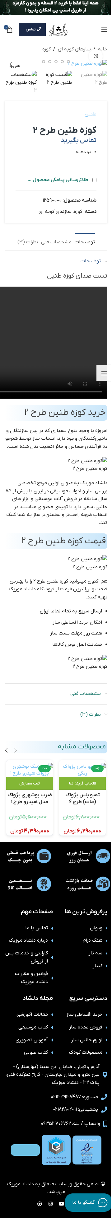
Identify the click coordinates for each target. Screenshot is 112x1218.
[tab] (85, 241)
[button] (101, 64)
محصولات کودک (85, 1052)
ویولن (96, 928)
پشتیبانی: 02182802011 (75, 1109)
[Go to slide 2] (68, 61)
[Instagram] (50, 1204)
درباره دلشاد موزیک (28, 940)
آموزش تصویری (32, 1040)
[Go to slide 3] (62, 61)
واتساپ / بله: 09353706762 (70, 1124)
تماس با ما (36, 928)
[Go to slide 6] (43, 61)
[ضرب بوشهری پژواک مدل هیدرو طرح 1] (29, 770)
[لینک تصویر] (86, 1150)
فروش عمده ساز (85, 1027)
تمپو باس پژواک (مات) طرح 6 (82, 798)
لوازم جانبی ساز (86, 1040)
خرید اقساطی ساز (84, 1014)
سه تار (95, 953)
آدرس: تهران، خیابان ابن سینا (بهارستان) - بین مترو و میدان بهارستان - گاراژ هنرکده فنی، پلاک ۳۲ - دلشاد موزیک (53, 1075)
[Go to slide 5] (49, 61)
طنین (90, 114)
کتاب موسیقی (33, 1027)
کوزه (46, 49)
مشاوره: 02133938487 (74, 1097)
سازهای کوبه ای (74, 49)
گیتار (97, 966)
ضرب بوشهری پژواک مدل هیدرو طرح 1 (29, 798)
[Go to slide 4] (56, 61)
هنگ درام (92, 940)
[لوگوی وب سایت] (58, 29)
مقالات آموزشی (32, 1014)
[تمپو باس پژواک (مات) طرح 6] (82, 770)
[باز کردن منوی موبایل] (104, 29)
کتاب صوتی (36, 1052)
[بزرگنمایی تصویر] (96, 56)
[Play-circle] (39, 1204)
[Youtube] (61, 1204)
